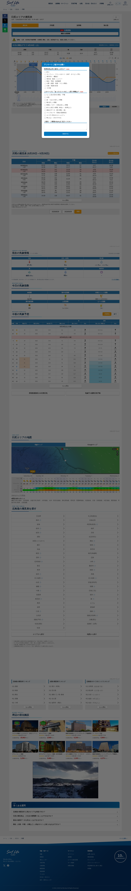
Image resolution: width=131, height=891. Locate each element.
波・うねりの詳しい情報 (54, 100)
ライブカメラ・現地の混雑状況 (56, 112)
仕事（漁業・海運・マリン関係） (57, 83)
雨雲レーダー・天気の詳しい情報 (57, 105)
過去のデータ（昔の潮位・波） (56, 110)
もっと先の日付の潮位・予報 (55, 95)
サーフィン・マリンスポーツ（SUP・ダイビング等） (63, 74)
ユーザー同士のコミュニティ (55, 115)
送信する (65, 134)
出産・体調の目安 (52, 86)
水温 (47, 97)
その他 (48, 88)
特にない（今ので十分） (54, 118)
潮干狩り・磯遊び (52, 76)
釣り (47, 72)
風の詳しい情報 (51, 102)
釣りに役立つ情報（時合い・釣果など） (59, 107)
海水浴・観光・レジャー (54, 79)
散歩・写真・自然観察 (53, 81)
